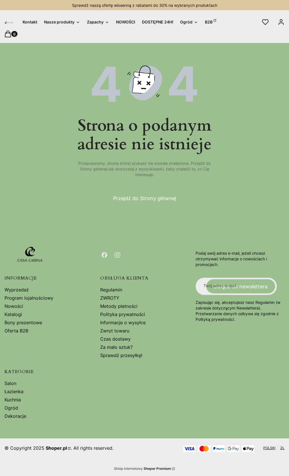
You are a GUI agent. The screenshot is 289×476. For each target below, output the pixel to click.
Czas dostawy (115, 339)
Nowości (14, 306)
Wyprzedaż (17, 290)
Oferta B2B (16, 331)
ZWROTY (109, 298)
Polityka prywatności (122, 314)
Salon (10, 383)
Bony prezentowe (23, 322)
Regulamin (111, 290)
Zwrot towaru (114, 331)
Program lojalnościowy (29, 298)
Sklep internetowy (142, 468)
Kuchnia (13, 400)
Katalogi (13, 314)
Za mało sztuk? (116, 347)
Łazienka (14, 391)
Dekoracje (15, 416)
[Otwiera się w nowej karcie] (104, 255)
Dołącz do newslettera (241, 286)
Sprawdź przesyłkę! (121, 355)
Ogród (11, 408)
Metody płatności (118, 306)
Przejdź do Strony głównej (144, 198)
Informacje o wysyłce (123, 322)
